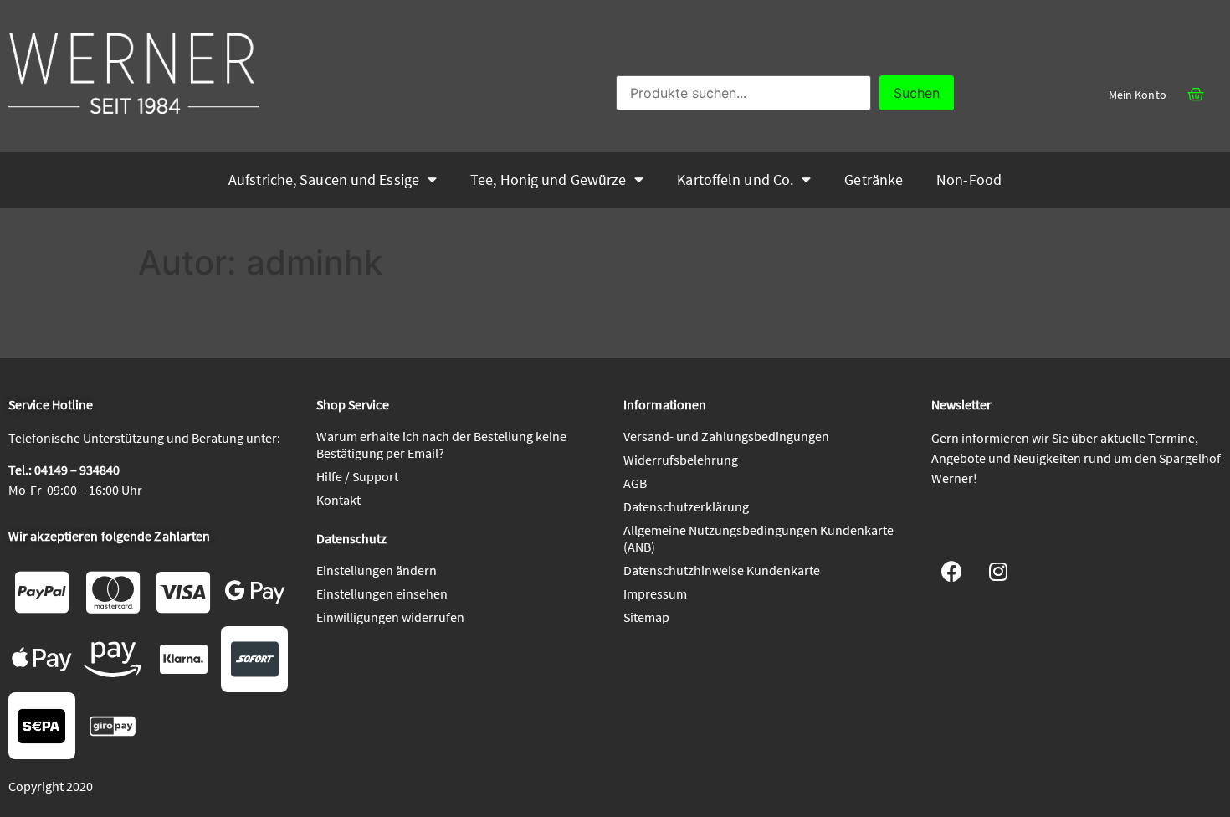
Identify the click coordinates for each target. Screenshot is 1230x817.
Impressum (655, 593)
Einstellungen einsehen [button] (382, 593)
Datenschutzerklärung (686, 506)
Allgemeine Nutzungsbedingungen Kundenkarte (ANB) (758, 538)
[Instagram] (998, 571)
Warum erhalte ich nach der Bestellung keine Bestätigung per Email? (441, 444)
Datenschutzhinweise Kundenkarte (721, 570)
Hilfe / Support (357, 476)
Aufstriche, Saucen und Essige (323, 180)
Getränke (873, 180)
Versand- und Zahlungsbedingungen (726, 436)
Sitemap (646, 617)
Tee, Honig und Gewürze (548, 180)
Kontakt (338, 499)
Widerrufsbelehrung (680, 459)
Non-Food (969, 180)
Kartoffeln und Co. (735, 180)
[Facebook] (952, 571)
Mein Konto (1137, 94)
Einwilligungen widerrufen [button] (390, 617)
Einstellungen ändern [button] (376, 570)
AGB (635, 483)
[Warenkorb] (1195, 94)
